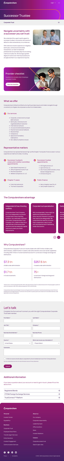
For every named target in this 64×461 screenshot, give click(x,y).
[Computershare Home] (10, 408)
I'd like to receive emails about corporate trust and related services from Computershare (31, 359)
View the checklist (12, 84)
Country (6, 340)
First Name (7, 318)
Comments (7, 347)
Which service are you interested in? (43, 340)
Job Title (6, 325)
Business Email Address (10, 332)
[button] (58, 237)
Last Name (36, 318)
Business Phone (37, 332)
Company (36, 325)
